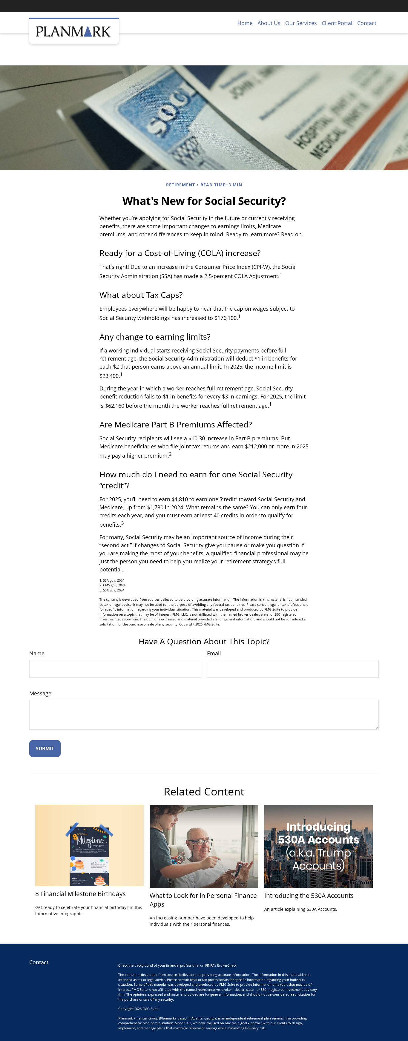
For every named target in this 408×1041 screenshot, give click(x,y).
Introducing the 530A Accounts (309, 895)
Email (214, 653)
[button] (245, 22)
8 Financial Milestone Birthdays (80, 893)
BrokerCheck (227, 965)
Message (40, 693)
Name (37, 653)
